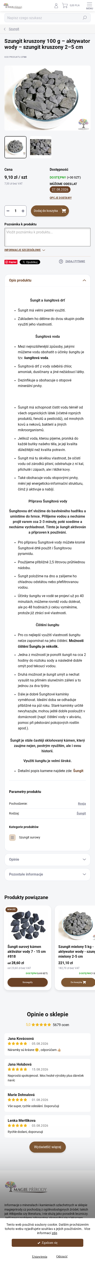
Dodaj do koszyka (46, 210)
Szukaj (85, 17)
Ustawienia (39, 1256)
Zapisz (13, 262)
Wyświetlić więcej (47, 1147)
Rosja (82, 803)
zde (54, 1233)
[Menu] (89, 5)
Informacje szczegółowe (22, 250)
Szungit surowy (29, 837)
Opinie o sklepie (47, 1014)
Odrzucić (62, 1256)
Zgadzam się (49, 1242)
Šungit (81, 813)
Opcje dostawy (61, 197)
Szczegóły (28, 982)
